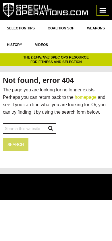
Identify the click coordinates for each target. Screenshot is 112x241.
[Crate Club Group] (56, 187)
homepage (85, 97)
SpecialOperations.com (45, 10)
